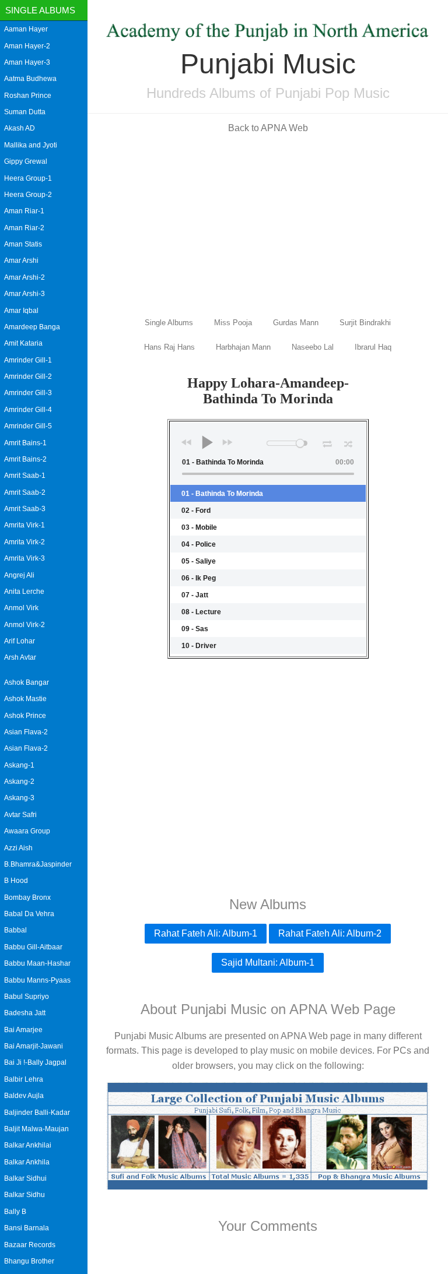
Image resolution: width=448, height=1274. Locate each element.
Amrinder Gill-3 (28, 393)
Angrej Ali (19, 575)
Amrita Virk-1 (24, 525)
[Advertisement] (267, 224)
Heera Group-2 (28, 195)
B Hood (16, 881)
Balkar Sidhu (24, 1195)
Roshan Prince (27, 95)
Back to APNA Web (268, 128)
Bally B (15, 1212)
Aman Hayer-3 (27, 62)
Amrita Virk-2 (24, 542)
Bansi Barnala (26, 1228)
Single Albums (40, 10)
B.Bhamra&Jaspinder (38, 864)
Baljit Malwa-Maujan (36, 1129)
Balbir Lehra (23, 1079)
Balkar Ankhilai (27, 1145)
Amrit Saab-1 (25, 475)
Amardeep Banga (32, 327)
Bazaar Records (29, 1245)
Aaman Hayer (26, 29)
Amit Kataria (23, 343)
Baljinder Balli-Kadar (37, 1112)
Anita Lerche (24, 591)
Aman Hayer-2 (27, 46)
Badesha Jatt (25, 1013)
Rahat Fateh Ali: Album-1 (205, 933)
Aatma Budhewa (30, 79)
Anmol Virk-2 (24, 625)
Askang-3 (19, 798)
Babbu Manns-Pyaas (37, 980)
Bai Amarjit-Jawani (33, 1046)
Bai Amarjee (23, 1030)
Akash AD (19, 128)
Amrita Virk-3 (24, 558)
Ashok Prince (25, 716)
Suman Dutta (25, 112)
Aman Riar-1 (24, 211)
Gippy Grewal (25, 161)
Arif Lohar (19, 641)
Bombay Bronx (27, 897)
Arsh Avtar (20, 657)
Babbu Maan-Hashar (37, 963)
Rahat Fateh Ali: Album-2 (330, 933)
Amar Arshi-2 (24, 277)
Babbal (15, 930)
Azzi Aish (18, 848)
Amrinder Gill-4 (28, 410)
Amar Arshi (21, 260)
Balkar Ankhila (27, 1162)
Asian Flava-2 (26, 732)
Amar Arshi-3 (24, 294)
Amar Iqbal (21, 311)
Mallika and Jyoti (30, 145)
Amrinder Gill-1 (28, 360)
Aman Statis (23, 244)
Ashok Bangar (26, 682)
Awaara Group (27, 831)
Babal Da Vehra (29, 914)
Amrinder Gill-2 (28, 376)
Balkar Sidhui (25, 1178)
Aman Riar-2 (24, 228)
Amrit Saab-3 (25, 509)
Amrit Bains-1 (25, 443)
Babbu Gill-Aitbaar (33, 947)
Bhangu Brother (29, 1261)
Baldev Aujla (24, 1096)
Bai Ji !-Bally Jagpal (35, 1062)
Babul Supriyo (26, 997)
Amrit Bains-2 (25, 459)
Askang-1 (19, 765)
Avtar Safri (20, 815)
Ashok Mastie (25, 699)
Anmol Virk (21, 608)
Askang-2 (19, 781)
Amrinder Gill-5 (28, 426)
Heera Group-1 (28, 178)
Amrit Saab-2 (25, 492)
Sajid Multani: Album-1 (267, 962)
